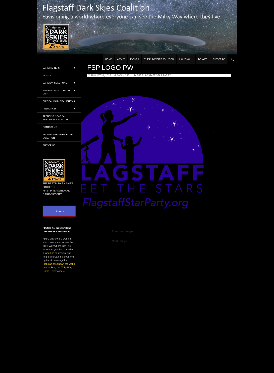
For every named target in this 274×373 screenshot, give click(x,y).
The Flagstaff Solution (159, 59)
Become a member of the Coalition (58, 136)
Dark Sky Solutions (55, 83)
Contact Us (50, 127)
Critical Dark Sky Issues (58, 101)
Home (108, 59)
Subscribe (219, 59)
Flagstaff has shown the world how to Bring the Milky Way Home (59, 268)
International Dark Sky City (57, 92)
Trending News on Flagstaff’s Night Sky (56, 118)
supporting (48, 253)
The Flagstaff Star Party (154, 75)
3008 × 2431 (124, 75)
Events (134, 59)
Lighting (184, 59)
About (121, 59)
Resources (50, 108)
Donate (202, 59)
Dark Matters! (51, 68)
